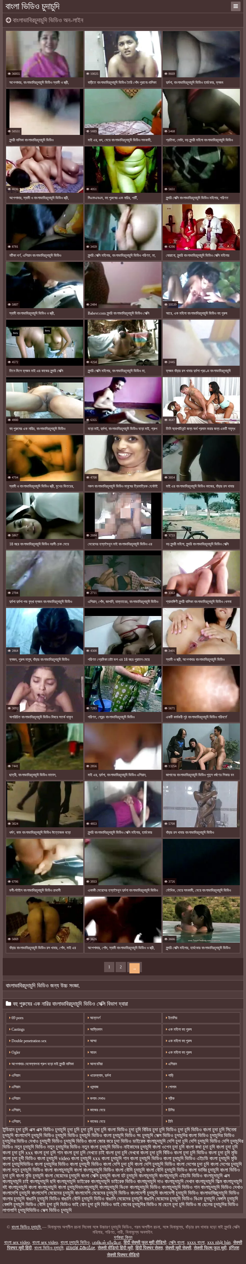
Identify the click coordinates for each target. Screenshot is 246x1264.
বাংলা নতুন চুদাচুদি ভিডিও (23, 1170)
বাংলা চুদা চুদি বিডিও (156, 1152)
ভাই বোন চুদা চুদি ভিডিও (92, 1204)
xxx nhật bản (219, 1242)
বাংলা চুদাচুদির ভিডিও (52, 1164)
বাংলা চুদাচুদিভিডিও (18, 1164)
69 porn (17, 1018)
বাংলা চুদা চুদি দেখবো (122, 1152)
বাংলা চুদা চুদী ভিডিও (19, 1158)
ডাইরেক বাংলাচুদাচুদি (149, 1141)
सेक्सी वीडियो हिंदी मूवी (115, 1247)
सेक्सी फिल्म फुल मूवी (210, 1247)
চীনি (170, 1121)
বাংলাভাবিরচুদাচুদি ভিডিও (219, 1193)
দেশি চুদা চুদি (177, 1141)
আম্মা (92, 1041)
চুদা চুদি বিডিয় (140, 1129)
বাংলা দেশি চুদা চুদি (118, 1164)
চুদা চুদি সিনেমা (224, 1129)
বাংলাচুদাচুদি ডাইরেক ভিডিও (113, 1181)
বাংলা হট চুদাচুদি (124, 1175)
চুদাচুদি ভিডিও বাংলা (95, 1135)
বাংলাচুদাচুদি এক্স (217, 1175)
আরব (92, 1052)
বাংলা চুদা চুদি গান (48, 1152)
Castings (18, 1029)
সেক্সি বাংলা (176, 1242)
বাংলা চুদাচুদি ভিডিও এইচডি (185, 1158)
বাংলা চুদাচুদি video (53, 1158)
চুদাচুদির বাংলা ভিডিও (192, 1135)
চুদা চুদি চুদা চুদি (80, 1129)
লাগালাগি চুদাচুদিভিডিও (21, 1210)
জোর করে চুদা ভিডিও (114, 1141)
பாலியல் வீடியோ (106, 1242)
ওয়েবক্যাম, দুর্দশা (100, 1075)
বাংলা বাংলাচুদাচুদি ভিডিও (94, 1170)
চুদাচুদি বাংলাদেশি (16, 1135)
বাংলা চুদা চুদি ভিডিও (190, 1152)
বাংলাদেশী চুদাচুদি (144, 1193)
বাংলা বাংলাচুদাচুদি (59, 1170)
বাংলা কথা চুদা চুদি (200, 1147)
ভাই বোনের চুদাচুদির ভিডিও (135, 1204)
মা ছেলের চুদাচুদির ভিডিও (218, 1204)
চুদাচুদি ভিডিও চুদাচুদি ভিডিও (54, 1135)
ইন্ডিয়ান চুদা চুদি (15, 1129)
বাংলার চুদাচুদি (14, 1198)
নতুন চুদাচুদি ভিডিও (30, 1147)
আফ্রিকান (95, 1029)
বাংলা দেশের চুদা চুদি (192, 1164)
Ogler (15, 1052)
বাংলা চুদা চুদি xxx (18, 1152)
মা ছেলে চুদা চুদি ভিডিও (177, 1204)
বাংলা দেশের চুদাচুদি (226, 1164)
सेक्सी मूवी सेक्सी (178, 1247)
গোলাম (171, 1087)
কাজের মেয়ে (97, 1110)
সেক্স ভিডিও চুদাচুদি (56, 1210)
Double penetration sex (28, 1041)
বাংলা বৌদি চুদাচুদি (130, 1170)
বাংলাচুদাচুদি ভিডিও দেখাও (222, 1187)
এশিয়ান (172, 1064)
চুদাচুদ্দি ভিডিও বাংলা (80, 1141)
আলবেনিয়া (95, 1064)
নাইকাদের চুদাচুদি (137, 1147)
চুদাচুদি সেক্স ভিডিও (157, 1135)
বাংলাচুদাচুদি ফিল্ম (208, 1181)
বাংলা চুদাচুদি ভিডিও (146, 1158)
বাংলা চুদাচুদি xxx (85, 1158)
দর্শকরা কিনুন (123, 1237)
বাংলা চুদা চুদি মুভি (223, 1152)
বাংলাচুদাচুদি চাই (16, 1181)
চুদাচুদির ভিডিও (222, 1135)
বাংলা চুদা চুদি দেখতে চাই (84, 1152)
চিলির (171, 1110)
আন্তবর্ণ (95, 1018)
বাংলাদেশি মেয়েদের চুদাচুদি (52, 1193)
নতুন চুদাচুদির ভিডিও (63, 1147)
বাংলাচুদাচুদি (148, 1175)
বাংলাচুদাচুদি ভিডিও (145, 1187)
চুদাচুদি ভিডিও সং (127, 1135)
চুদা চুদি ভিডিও (164, 1129)
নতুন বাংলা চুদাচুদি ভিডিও (102, 1147)
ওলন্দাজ (93, 1087)
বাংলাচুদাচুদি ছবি (42, 1181)
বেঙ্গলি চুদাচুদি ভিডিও (19, 1204)
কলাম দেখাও (97, 1098)
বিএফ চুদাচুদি (204, 1198)
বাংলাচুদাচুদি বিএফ (113, 1187)
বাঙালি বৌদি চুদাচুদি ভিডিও (82, 1198)
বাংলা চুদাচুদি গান (115, 1158)
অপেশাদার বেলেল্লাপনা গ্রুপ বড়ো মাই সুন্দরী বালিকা (42, 1064)
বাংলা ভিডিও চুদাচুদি (32, 6)
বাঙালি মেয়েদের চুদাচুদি (124, 1198)
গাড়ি (170, 1075)
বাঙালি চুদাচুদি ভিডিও (43, 1198)
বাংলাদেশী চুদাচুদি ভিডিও (179, 1193)
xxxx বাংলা (196, 1242)
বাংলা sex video (17, 1242)
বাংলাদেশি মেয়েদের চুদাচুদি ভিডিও (102, 1193)
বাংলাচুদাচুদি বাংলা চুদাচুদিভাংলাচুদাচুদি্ (68, 1187)
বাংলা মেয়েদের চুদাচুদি (62, 1175)
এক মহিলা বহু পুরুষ (179, 1029)
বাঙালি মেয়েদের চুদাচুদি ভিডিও (168, 1198)
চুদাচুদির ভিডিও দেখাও (20, 1141)
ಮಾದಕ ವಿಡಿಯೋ (80, 1247)
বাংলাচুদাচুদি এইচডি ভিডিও (180, 1175)
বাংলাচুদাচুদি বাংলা (22, 1187)
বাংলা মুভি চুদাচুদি (30, 1175)
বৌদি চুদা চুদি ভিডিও (54, 1204)
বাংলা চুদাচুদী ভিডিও (86, 1164)
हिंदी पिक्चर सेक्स (149, 1247)
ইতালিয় (172, 1018)
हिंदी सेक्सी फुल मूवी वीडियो (145, 1242)
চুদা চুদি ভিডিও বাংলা (194, 1129)
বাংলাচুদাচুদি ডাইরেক (73, 1181)
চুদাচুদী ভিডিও (51, 1141)
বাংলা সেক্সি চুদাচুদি (96, 1175)
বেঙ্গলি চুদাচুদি (227, 1198)
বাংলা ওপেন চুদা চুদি (168, 1147)
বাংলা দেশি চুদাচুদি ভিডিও (155, 1164)
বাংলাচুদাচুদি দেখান (179, 1181)
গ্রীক (171, 1098)
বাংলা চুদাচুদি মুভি (223, 1158)
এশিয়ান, (16, 1110)
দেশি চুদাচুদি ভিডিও (204, 1141)
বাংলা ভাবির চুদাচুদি (204, 1170)
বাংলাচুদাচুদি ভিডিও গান (181, 1187)
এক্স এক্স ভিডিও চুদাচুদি (47, 1129)
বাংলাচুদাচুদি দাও (150, 1181)
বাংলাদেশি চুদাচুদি (16, 1193)
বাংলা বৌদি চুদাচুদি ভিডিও (166, 1170)
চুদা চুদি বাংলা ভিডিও (110, 1129)
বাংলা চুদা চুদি (227, 1147)
